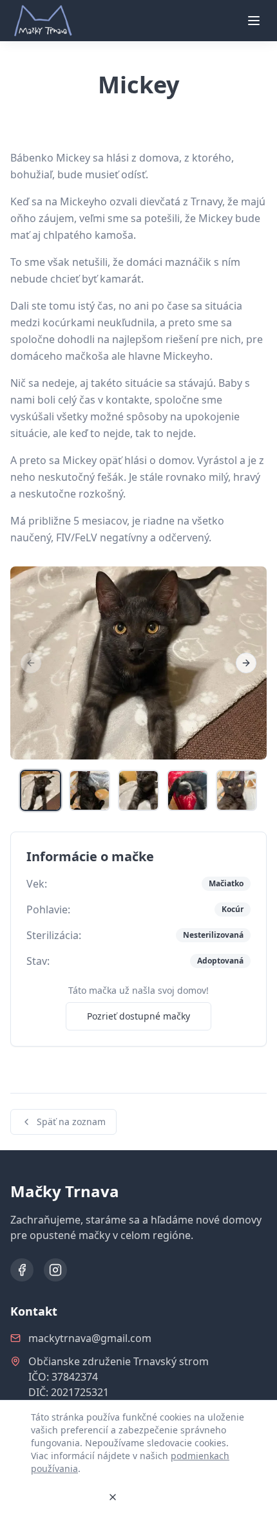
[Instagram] (55, 1269)
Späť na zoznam (71, 1121)
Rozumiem (64, 1497)
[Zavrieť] (112, 1497)
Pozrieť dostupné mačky (138, 1016)
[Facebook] (21, 1269)
